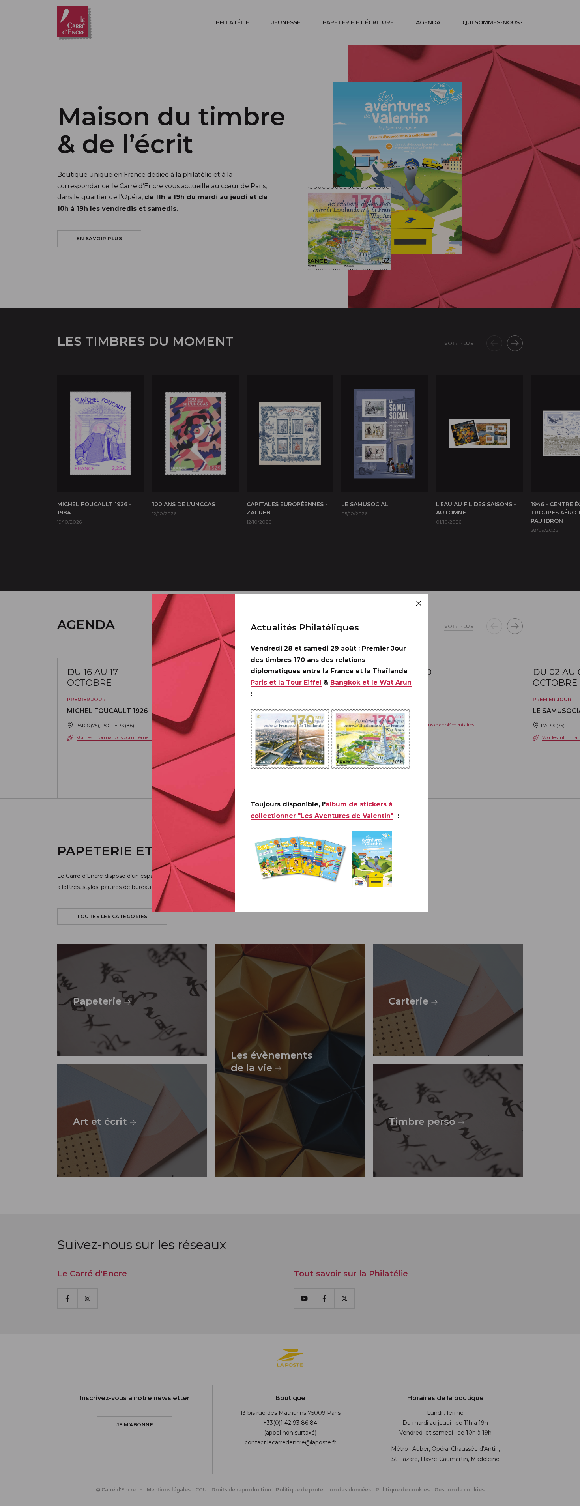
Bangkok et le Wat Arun (371, 682)
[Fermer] (418, 603)
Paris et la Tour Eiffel (286, 682)
